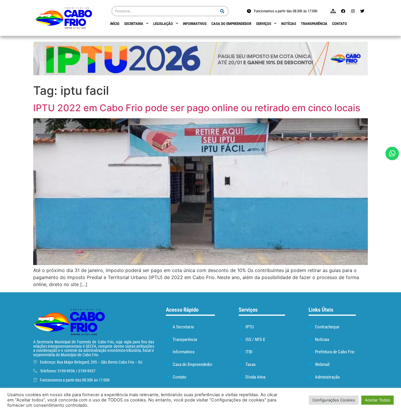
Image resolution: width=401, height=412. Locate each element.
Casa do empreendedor (231, 23)
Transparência (314, 23)
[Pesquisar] (222, 11)
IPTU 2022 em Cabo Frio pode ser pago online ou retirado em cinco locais (196, 108)
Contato (339, 23)
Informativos (195, 23)
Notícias (288, 23)
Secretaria (133, 23)
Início (114, 23)
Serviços (263, 23)
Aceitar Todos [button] (377, 400)
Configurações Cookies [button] (333, 400)
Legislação (163, 23)
